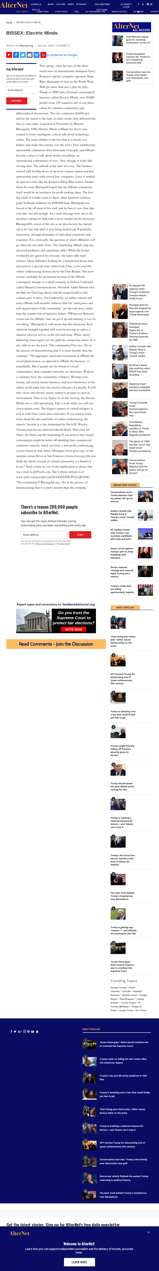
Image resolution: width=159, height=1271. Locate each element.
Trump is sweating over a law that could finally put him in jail (123, 714)
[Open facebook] (138, 4)
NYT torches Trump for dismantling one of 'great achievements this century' (123, 679)
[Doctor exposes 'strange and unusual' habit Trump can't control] (145, 571)
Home (9, 22)
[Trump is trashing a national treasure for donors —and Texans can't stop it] (118, 804)
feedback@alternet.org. (79, 604)
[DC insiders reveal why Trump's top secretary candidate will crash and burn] (145, 534)
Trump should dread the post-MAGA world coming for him (122, 786)
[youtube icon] (32, 1031)
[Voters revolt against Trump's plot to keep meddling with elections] (145, 552)
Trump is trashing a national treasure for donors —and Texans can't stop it (122, 822)
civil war (126, 991)
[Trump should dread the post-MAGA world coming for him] (118, 770)
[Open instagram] (24, 1031)
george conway (119, 987)
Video (71, 4)
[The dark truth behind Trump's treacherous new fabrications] (118, 879)
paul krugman (127, 999)
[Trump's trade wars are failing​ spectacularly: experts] (145, 590)
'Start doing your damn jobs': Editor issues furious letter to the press (123, 641)
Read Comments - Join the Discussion (56, 644)
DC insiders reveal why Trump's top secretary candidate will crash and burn (121, 534)
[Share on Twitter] (23, 55)
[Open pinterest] (28, 1031)
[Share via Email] (30, 55)
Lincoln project (128, 1002)
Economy (81, 4)
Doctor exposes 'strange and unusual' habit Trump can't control (122, 572)
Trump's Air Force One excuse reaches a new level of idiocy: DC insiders (123, 860)
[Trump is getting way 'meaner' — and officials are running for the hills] (118, 914)
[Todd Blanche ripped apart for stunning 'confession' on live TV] (117, 40)
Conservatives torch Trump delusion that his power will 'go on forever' (122, 497)
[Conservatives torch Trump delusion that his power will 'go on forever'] (145, 496)
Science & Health (36, 7)
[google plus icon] (20, 1031)
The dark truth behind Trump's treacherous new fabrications (122, 896)
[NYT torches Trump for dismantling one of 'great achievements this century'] (118, 660)
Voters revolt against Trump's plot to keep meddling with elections (122, 553)
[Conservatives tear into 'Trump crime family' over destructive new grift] (117, 76)
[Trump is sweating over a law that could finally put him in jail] (118, 698)
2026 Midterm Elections (102, 7)
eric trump (141, 1010)
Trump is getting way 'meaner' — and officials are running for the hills (123, 930)
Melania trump (129, 995)
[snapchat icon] (37, 1031)
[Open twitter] (138, 12)
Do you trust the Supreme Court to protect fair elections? (74, 617)
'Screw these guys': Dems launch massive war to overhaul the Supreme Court (122, 966)
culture (60, 4)
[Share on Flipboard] (9, 55)
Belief (51, 4)
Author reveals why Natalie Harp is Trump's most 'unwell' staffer (123, 515)
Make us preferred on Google (58, 55)
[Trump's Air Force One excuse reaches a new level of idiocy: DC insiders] (118, 842)
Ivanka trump (126, 1010)
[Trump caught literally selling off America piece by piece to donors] (118, 732)
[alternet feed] (142, 8)
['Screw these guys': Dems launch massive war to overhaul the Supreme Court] (118, 948)
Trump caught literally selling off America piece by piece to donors (122, 750)
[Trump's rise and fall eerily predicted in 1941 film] (90, 1078)
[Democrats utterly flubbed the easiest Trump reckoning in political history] (90, 1179)
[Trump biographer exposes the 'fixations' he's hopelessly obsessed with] (117, 57)
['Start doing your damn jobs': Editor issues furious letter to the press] (118, 623)
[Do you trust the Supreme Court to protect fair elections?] (34, 620)
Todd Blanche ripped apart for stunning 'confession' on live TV (138, 40)
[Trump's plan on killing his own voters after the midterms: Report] (90, 1061)
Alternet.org (26, 45)
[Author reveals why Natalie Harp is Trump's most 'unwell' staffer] (145, 515)
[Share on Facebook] (16, 55)
